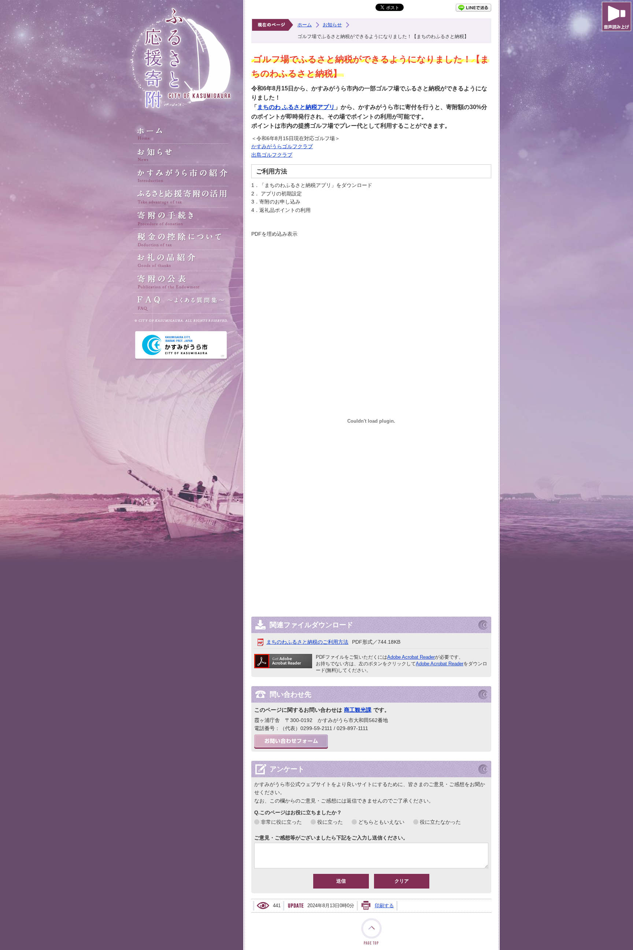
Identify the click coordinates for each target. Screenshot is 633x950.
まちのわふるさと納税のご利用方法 (307, 642)
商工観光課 (357, 710)
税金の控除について (181, 239)
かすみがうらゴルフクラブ (282, 146)
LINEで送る (473, 8)
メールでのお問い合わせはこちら (291, 741)
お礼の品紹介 (181, 260)
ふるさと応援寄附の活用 (181, 196)
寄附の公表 (181, 281)
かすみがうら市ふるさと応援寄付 (181, 58)
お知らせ (181, 154)
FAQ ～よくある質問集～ (181, 303)
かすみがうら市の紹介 (181, 175)
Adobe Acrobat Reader (411, 657)
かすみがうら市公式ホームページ (181, 345)
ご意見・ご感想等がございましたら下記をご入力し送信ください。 (331, 838)
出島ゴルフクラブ (271, 155)
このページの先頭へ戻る (371, 931)
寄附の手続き (181, 218)
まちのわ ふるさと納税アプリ (296, 107)
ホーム (181, 133)
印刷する (384, 905)
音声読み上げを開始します (616, 16)
